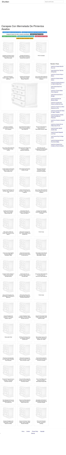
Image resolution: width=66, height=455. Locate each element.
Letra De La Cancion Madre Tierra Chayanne (57, 91)
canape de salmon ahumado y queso (25, 38)
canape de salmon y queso (41, 36)
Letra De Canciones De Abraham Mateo (56, 99)
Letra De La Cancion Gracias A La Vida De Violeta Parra (57, 83)
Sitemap (33, 433)
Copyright (42, 431)
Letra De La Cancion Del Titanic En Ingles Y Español (57, 111)
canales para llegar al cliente (36, 34)
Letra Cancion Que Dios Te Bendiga (56, 95)
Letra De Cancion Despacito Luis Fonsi (57, 133)
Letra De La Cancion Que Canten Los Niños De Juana (57, 103)
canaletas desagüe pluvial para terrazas (12, 32)
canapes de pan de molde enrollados (26, 36)
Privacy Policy (35, 431)
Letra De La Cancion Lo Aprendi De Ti (57, 120)
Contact (28, 431)
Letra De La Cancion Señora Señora (57, 79)
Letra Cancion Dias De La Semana (56, 87)
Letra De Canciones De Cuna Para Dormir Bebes (57, 141)
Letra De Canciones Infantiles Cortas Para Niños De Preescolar (57, 116)
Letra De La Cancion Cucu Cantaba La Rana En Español (57, 145)
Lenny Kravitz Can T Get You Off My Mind (57, 71)
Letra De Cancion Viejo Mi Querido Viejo (56, 129)
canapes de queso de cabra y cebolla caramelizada (17, 34)
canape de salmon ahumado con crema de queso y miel (34, 32)
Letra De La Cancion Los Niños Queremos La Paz (57, 107)
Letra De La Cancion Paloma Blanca (57, 75)
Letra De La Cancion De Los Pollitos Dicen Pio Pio (57, 125)
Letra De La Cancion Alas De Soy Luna (57, 67)
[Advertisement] (33, 9)
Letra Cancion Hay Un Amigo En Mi (57, 137)
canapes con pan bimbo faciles (9, 36)
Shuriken (5, 1)
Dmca (23, 431)
